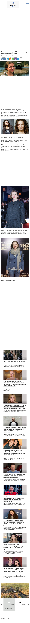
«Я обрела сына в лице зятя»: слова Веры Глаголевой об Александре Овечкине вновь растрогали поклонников (14, 499)
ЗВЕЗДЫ (21, 57)
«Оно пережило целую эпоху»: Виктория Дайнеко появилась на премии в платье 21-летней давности (13, 523)
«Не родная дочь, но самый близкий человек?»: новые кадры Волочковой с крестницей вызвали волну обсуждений (14, 384)
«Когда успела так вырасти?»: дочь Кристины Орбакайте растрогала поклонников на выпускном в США (14, 406)
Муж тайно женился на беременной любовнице (14, 362)
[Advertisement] (15, 32)
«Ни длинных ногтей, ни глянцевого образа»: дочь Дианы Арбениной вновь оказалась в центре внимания (14, 430)
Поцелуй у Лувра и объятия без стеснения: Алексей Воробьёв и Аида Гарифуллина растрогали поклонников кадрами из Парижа (14, 571)
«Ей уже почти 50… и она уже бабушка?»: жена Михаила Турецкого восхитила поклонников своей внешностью (14, 453)
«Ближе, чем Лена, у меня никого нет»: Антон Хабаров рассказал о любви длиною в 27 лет (14, 476)
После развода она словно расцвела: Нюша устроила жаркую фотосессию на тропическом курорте (14, 547)
